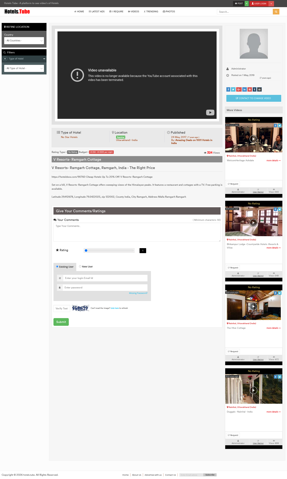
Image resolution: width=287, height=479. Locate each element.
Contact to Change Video (254, 98)
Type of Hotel (16, 58)
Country (8, 34)
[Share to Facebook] (228, 89)
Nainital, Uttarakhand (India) (242, 155)
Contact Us (170, 474)
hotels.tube (29, 474)
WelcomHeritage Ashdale (253, 160)
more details (273, 160)
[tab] (64, 267)
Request (234, 183)
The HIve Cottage (253, 328)
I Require (117, 11)
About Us (136, 474)
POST (240, 3)
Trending (152, 11)
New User (87, 266)
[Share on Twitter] (233, 89)
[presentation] (65, 267)
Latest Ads (98, 11)
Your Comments (67, 220)
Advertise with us (153, 474)
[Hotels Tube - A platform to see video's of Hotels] (17, 11)
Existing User (66, 266)
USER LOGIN (260, 3)
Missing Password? (138, 293)
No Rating (254, 119)
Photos (170, 11)
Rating (63, 250)
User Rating (258, 192)
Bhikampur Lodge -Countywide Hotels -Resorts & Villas (253, 246)
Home (80, 11)
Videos (134, 11)
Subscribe (209, 475)
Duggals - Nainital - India (253, 411)
